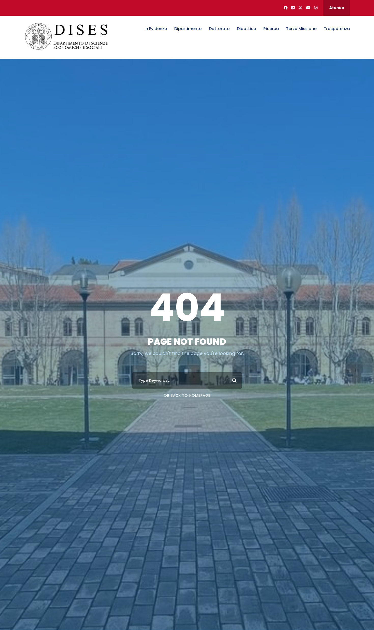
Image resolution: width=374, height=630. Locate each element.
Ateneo (336, 7)
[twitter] (300, 7)
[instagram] (316, 7)
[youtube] (308, 7)
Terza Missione (301, 29)
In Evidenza (156, 29)
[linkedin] (293, 7)
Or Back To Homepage (187, 395)
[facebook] (285, 7)
